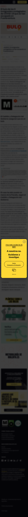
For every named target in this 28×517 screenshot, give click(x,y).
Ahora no (14, 274)
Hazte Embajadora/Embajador (14, 264)
